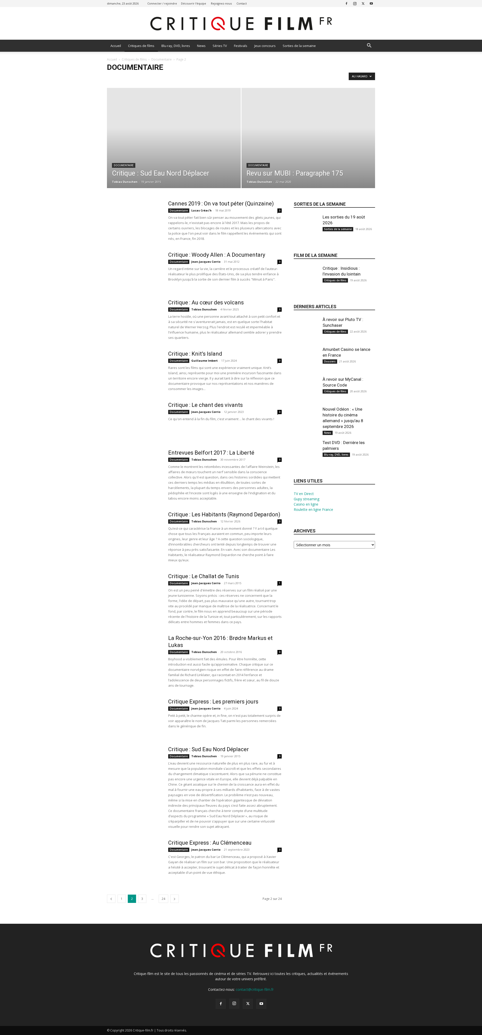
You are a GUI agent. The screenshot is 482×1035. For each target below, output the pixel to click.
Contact (241, 3)
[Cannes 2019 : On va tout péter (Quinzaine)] (134, 219)
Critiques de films (141, 45)
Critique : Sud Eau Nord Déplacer (208, 749)
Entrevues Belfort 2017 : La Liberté (211, 453)
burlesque (180, 78)
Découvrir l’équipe (193, 3)
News (201, 45)
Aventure (148, 78)
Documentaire (161, 59)
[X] (363, 3)
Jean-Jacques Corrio (205, 261)
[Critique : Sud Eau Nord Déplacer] (174, 146)
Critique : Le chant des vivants (205, 405)
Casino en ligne (306, 504)
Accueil (115, 45)
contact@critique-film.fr (255, 989)
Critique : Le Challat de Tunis (203, 576)
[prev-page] (111, 899)
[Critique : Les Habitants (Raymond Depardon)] (134, 530)
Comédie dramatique (243, 78)
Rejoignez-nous (221, 3)
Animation (130, 78)
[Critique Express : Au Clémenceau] (134, 858)
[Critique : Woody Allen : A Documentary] (134, 270)
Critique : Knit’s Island (195, 354)
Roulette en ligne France (313, 509)
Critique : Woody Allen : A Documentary (216, 255)
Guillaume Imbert (204, 360)
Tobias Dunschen (125, 182)
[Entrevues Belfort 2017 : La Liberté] (130, 465)
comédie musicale (276, 78)
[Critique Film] (241, 24)
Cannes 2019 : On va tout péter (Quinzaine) (221, 203)
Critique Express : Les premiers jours (213, 701)
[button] (369, 46)
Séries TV (220, 45)
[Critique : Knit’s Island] (134, 369)
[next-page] (174, 899)
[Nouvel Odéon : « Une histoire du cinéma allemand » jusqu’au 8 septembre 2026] (306, 423)
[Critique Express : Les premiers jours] (134, 717)
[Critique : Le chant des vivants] (134, 420)
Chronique (199, 78)
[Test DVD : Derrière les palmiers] (306, 456)
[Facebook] (346, 3)
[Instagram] (354, 3)
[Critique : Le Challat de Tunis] (134, 592)
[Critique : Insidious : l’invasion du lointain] (306, 282)
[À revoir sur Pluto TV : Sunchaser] (306, 333)
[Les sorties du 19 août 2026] (306, 231)
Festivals (240, 45)
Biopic (164, 78)
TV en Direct (304, 493)
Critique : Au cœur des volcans (206, 302)
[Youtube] (371, 3)
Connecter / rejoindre (162, 3)
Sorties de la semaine (299, 45)
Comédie (218, 78)
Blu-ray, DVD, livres (175, 45)
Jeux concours (265, 45)
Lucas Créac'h (201, 210)
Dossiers (330, 361)
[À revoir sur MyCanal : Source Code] (306, 393)
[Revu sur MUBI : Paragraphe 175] (308, 146)
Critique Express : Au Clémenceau (210, 843)
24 (163, 899)
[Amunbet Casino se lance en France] (306, 363)
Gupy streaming (306, 499)
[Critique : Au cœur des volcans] (134, 318)
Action (113, 78)
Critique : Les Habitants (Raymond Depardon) (224, 514)
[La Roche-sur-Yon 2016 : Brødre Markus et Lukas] (134, 653)
